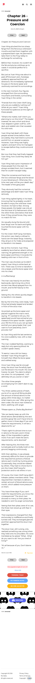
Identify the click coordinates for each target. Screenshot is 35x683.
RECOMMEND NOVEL (17, 580)
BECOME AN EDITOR (17, 586)
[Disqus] (17, 637)
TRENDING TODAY (17, 575)
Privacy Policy (23, 673)
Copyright (22, 678)
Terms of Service (24, 676)
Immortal (7, 11)
